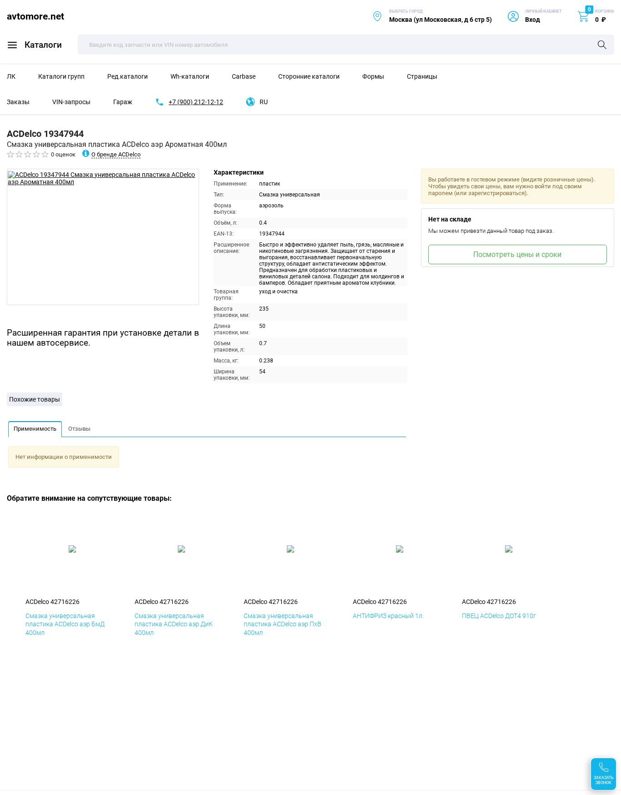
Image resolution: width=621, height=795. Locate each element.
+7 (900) (196, 102)
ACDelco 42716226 (52, 601)
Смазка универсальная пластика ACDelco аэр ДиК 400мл (174, 624)
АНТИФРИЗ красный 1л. (388, 615)
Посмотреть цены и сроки (517, 254)
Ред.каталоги (127, 76)
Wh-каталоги (189, 76)
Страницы (422, 76)
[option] (103, 237)
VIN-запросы (71, 102)
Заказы (18, 102)
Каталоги (43, 45)
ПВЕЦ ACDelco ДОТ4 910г (499, 615)
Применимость (35, 428)
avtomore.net (35, 16)
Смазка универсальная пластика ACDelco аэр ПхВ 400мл (282, 624)
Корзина (604, 11)
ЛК (11, 76)
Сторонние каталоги (309, 76)
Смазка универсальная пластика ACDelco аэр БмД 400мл (65, 624)
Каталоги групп (61, 76)
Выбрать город (432, 16)
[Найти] (602, 45)
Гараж (122, 102)
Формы (373, 76)
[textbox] (346, 45)
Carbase (243, 76)
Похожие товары (34, 399)
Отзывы (79, 428)
